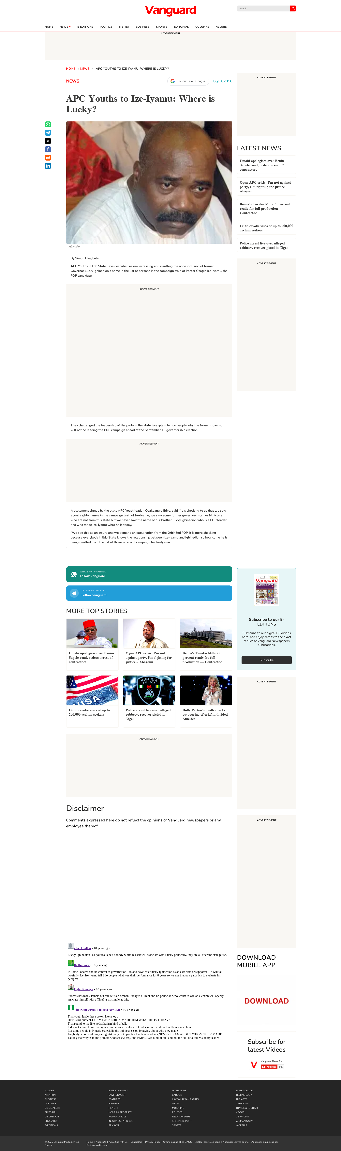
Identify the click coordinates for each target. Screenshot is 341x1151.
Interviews (179, 1090)
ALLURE (221, 27)
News (64, 27)
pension (114, 1125)
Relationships (181, 1116)
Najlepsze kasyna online (235, 1141)
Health (113, 1108)
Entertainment (118, 1090)
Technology (244, 1095)
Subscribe (267, 660)
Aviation (50, 1095)
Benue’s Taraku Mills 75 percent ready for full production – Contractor (265, 208)
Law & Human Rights (185, 1099)
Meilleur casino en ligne (207, 1141)
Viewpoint (242, 1116)
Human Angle (117, 1116)
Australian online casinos (264, 1141)
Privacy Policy (152, 1141)
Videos (240, 1112)
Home (49, 27)
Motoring (178, 1108)
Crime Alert (52, 1108)
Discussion (52, 1116)
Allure (49, 1090)
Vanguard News (170, 11)
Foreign (114, 1103)
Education (51, 1121)
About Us (101, 1141)
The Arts (241, 1099)
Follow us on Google (191, 81)
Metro (124, 27)
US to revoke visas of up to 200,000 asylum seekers (266, 228)
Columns (202, 27)
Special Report (182, 1121)
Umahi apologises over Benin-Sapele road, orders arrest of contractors (262, 164)
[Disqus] (149, 889)
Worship (241, 1125)
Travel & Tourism (247, 1108)
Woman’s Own (245, 1121)
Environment (117, 1095)
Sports (161, 27)
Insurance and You (121, 1121)
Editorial (181, 27)
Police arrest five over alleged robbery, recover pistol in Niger (264, 245)
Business (142, 27)
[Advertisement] (149, 351)
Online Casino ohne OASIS (177, 1141)
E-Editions (51, 1125)
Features (114, 1099)
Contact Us (136, 1141)
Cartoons (242, 1103)
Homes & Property (120, 1112)
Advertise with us (118, 1141)
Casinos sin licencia (96, 1145)
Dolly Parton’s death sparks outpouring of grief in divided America (205, 714)
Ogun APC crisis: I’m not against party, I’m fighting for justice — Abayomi (265, 186)
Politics (106, 27)
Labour (177, 1095)
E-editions (85, 27)
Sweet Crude (244, 1090)
